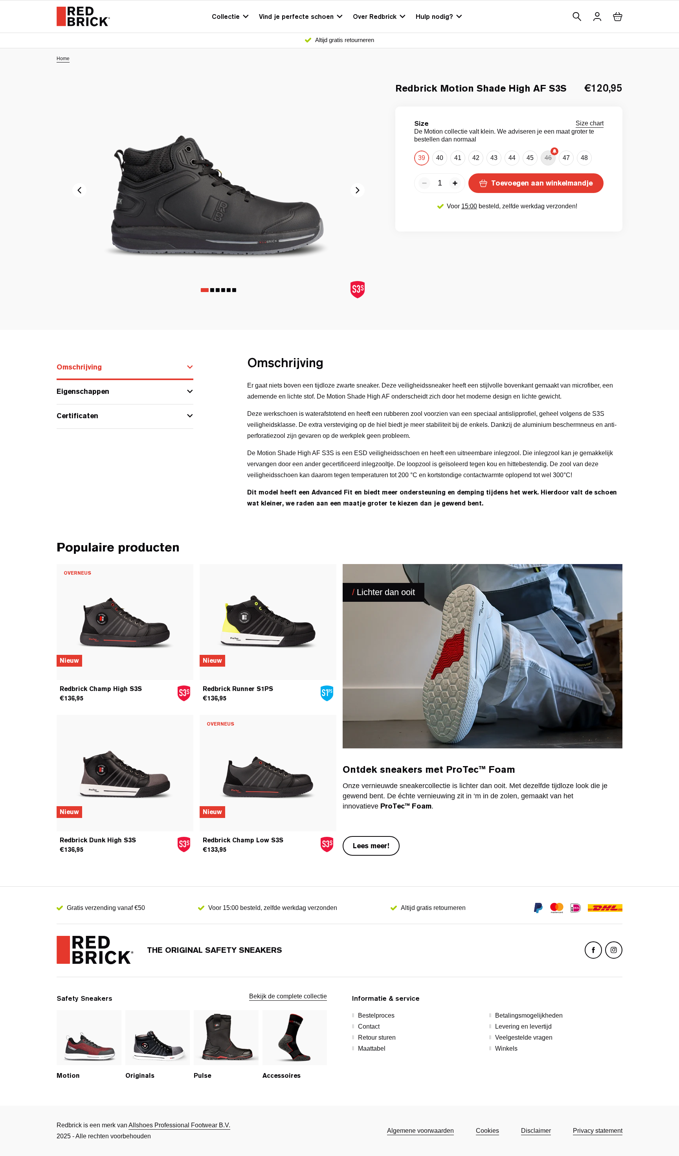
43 (493, 157)
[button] (577, 16)
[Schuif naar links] (358, 190)
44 (512, 157)
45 (530, 157)
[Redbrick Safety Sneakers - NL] (83, 16)
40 (439, 157)
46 (548, 157)
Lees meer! (371, 846)
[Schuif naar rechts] (79, 190)
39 (421, 157)
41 (457, 157)
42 (475, 157)
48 (584, 157)
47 (566, 157)
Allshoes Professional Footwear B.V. (179, 1125)
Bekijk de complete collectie (288, 996)
